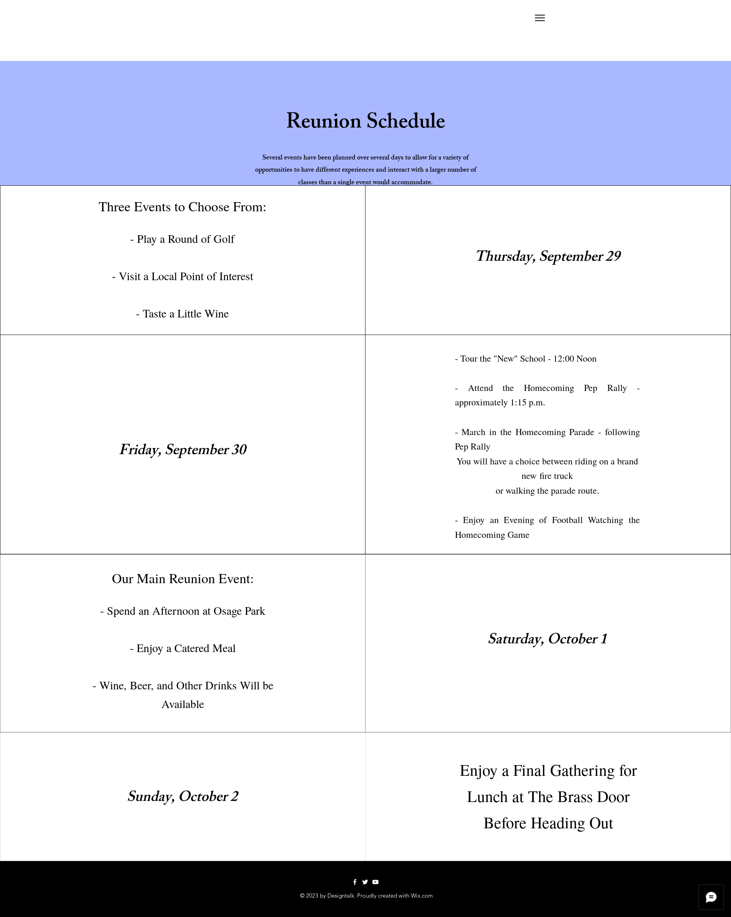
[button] (540, 18)
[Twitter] (365, 882)
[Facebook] (355, 882)
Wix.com (422, 895)
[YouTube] (375, 882)
